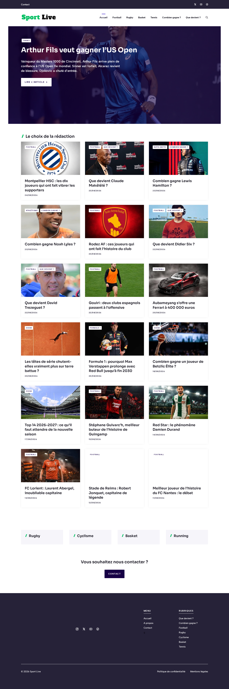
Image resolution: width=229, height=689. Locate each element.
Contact (25, 4)
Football (116, 17)
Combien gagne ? (171, 17)
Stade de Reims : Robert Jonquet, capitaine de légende (110, 493)
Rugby (129, 17)
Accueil (103, 17)
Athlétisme (32, 210)
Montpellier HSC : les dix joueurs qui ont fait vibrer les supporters (50, 185)
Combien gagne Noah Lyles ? (50, 244)
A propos (148, 623)
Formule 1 (95, 328)
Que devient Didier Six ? (174, 244)
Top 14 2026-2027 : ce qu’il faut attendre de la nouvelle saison (49, 429)
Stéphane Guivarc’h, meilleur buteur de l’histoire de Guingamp (114, 429)
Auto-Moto (160, 147)
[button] (205, 17)
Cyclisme (184, 637)
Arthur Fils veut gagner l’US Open (79, 50)
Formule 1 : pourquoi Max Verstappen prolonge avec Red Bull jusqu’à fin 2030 (112, 366)
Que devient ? (193, 17)
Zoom (29, 328)
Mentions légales (199, 671)
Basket (142, 17)
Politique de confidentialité (171, 671)
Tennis (153, 17)
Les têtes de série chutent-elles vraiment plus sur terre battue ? (49, 366)
